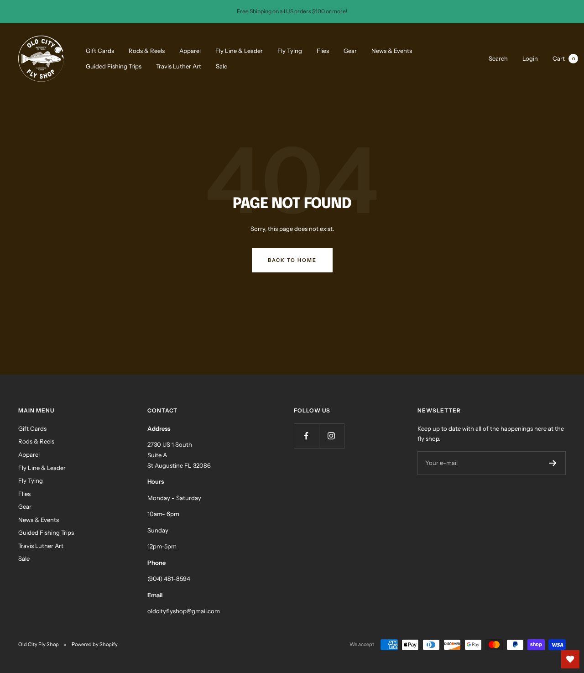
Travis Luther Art (178, 66)
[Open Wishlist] (570, 659)
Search (498, 58)
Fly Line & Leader (239, 50)
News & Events (391, 50)
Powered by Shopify (95, 644)
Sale (221, 66)
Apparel (190, 50)
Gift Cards (100, 50)
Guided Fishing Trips (113, 66)
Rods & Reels (147, 50)
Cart (564, 58)
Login (530, 58)
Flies (323, 50)
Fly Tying (289, 50)
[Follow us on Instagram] (331, 436)
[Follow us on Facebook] (306, 436)
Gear (350, 50)
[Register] (553, 463)
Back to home (292, 260)
